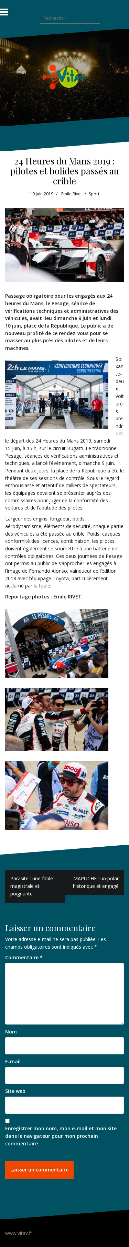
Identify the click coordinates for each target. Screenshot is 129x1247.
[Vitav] (64, 76)
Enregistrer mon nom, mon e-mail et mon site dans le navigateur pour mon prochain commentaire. (61, 1135)
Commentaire (24, 957)
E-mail (13, 1061)
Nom (11, 1031)
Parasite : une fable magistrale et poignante (31, 885)
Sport (94, 194)
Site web (15, 1091)
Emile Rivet (71, 194)
